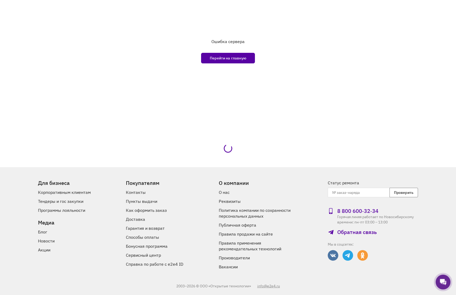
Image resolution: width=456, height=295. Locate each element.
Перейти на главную (228, 58)
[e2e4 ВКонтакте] (333, 255)
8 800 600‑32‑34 (357, 211)
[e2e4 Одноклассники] (362, 255)
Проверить (404, 192)
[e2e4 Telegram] (348, 255)
